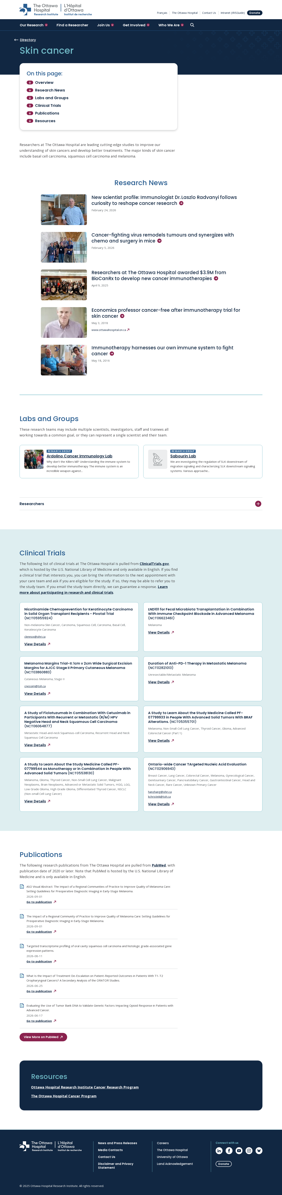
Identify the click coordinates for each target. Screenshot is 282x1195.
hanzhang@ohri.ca (160, 792)
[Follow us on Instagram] (249, 1150)
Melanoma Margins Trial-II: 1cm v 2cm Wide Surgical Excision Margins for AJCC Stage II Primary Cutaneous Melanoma (78, 668)
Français (162, 13)
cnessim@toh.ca (35, 686)
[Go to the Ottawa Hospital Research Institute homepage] (56, 9)
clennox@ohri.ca (34, 636)
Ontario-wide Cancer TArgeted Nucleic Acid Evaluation (197, 766)
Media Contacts (110, 1150)
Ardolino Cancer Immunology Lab (79, 456)
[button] (34, 25)
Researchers (32, 503)
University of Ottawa (172, 1157)
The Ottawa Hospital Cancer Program (63, 1096)
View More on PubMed (41, 1037)
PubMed (159, 865)
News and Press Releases (117, 1143)
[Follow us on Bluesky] (259, 1150)
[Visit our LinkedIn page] (219, 1150)
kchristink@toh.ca (159, 796)
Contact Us (209, 13)
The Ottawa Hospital (185, 13)
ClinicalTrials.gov (154, 563)
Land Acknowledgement (175, 1164)
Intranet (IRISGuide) (233, 13)
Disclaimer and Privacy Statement (115, 1166)
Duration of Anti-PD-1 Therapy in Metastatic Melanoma (197, 665)
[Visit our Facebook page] (229, 1150)
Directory (28, 40)
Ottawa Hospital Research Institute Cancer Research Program (85, 1087)
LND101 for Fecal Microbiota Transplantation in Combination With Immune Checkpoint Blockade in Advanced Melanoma (201, 613)
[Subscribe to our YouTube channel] (239, 1150)
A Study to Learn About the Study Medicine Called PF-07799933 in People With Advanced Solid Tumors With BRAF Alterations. (200, 717)
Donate (254, 13)
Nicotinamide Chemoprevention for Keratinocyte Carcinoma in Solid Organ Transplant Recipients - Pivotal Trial (78, 613)
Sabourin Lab (183, 456)
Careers (163, 1143)
